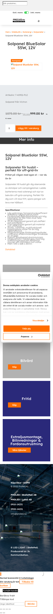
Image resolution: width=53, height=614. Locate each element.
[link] (19, 20)
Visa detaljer (38, 320)
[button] (38, 20)
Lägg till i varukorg (28, 128)
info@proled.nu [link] (18, 513)
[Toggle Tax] (26, 12)
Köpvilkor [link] (16, 482)
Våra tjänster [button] (19, 450)
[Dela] (7, 609)
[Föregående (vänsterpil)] (1, 612)
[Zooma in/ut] (1, 609)
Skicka (31, 603)
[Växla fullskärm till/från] (4, 609)
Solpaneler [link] (39, 32)
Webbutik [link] (16, 32)
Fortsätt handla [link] (10, 590)
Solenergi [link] (27, 32)
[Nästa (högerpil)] (4, 612)
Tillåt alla (26, 328)
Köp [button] (14, 405)
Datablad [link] (10, 249)
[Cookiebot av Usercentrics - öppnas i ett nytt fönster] (38, 276)
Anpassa (25, 336)
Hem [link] (7, 32)
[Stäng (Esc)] (10, 609)
